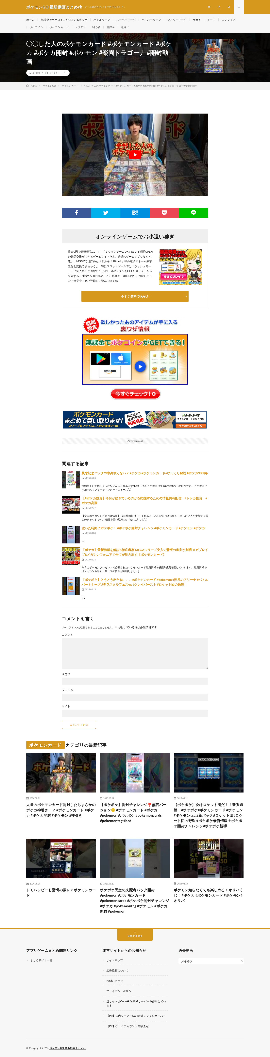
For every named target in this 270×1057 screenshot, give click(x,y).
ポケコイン (36, 27)
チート (211, 19)
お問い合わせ (114, 980)
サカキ (197, 19)
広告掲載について (117, 970)
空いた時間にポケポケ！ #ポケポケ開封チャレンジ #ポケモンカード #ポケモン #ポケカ (143, 528)
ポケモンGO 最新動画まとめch (67, 1048)
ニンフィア (228, 19)
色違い (125, 27)
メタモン (80, 27)
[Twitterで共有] (105, 213)
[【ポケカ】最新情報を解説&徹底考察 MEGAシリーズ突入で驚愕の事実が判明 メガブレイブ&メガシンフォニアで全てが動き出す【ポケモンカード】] (71, 556)
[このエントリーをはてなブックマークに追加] (135, 213)
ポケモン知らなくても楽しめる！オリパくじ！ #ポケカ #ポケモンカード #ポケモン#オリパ (208, 895)
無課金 (111, 27)
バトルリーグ (101, 19)
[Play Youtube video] (135, 155)
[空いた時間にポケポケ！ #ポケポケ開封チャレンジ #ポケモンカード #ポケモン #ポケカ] (71, 534)
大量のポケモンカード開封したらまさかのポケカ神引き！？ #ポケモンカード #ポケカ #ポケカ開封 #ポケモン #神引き (61, 809)
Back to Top (135, 935)
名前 (66, 674)
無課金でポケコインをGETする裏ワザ (64, 19)
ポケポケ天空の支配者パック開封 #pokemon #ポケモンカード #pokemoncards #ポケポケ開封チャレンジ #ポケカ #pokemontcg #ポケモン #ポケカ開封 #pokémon (134, 900)
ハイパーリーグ (151, 19)
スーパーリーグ (126, 19)
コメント (67, 634)
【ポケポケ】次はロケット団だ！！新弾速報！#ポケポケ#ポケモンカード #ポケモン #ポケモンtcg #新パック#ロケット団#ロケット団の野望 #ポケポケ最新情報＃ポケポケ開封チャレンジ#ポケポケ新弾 (208, 815)
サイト (66, 706)
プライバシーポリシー (120, 991)
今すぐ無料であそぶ (135, 296)
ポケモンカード (59, 27)
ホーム (30, 19)
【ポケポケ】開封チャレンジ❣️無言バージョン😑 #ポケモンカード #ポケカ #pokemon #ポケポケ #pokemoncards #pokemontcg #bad (133, 812)
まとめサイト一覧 (41, 960)
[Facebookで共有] (76, 213)
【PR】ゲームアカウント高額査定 (127, 1026)
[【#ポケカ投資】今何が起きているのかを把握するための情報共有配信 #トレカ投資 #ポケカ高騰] (71, 505)
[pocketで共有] (164, 213)
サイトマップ (114, 960)
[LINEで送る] (193, 213)
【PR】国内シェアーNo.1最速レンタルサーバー (136, 1015)
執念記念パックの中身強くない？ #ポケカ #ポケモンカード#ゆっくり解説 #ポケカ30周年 (145, 473)
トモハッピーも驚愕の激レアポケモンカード (61, 892)
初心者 (96, 27)
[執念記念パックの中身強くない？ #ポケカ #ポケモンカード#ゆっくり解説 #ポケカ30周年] (71, 479)
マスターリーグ (177, 19)
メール (68, 690)
